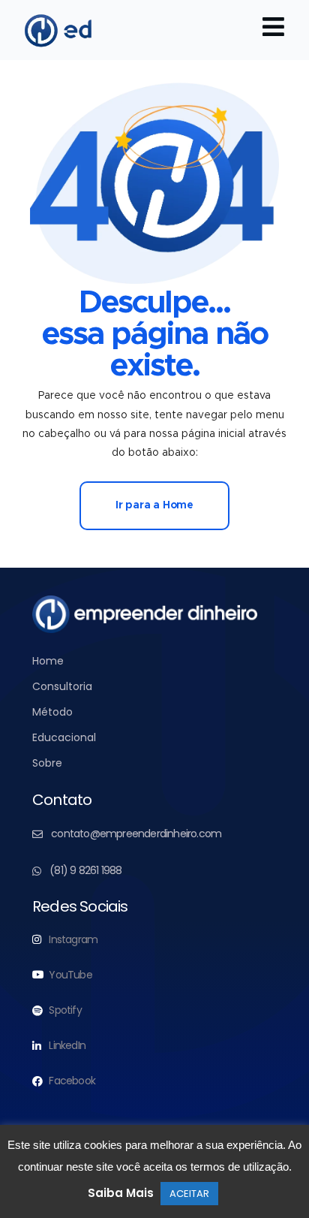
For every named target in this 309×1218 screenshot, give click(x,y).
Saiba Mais (121, 1193)
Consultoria (62, 686)
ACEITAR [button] (189, 1193)
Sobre (47, 762)
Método (52, 711)
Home (48, 660)
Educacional (64, 737)
